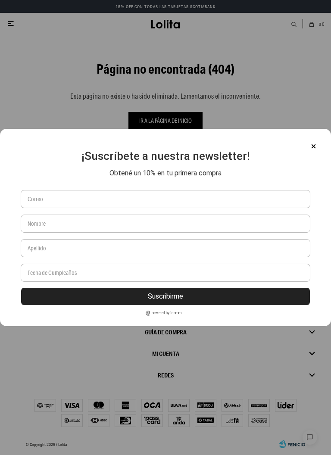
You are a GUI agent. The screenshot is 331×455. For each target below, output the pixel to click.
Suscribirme (165, 296)
